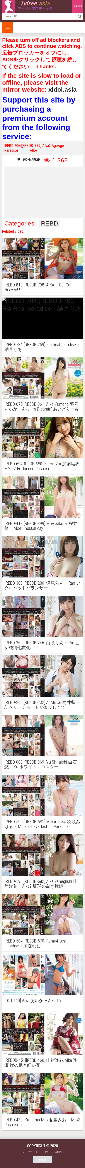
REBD (49, 223)
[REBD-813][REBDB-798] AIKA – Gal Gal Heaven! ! (37, 287)
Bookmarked (31, 159)
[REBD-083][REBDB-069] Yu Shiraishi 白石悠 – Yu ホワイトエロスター (40, 764)
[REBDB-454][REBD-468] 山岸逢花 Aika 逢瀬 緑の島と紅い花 (40, 1062)
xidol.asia (62, 89)
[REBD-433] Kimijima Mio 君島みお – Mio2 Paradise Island (42, 1122)
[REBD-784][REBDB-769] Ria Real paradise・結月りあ (42, 347)
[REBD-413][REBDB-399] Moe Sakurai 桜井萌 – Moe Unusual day (41, 526)
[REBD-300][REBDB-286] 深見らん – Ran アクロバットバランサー (42, 585)
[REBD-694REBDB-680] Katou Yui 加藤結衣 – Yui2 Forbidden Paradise (42, 466)
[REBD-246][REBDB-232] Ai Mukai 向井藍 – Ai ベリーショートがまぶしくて (41, 705)
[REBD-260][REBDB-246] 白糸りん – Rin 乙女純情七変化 (42, 645)
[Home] (28, 6)
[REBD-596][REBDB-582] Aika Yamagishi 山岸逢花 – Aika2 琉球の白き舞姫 (41, 884)
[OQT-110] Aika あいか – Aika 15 (32, 1000)
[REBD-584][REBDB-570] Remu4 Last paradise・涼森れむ (35, 943)
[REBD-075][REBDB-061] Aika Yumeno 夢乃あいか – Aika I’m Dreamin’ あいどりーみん (41, 406)
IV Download (30, 1152)
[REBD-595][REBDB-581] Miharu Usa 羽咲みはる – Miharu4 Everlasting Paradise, (42, 824)
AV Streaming (53, 1152)
